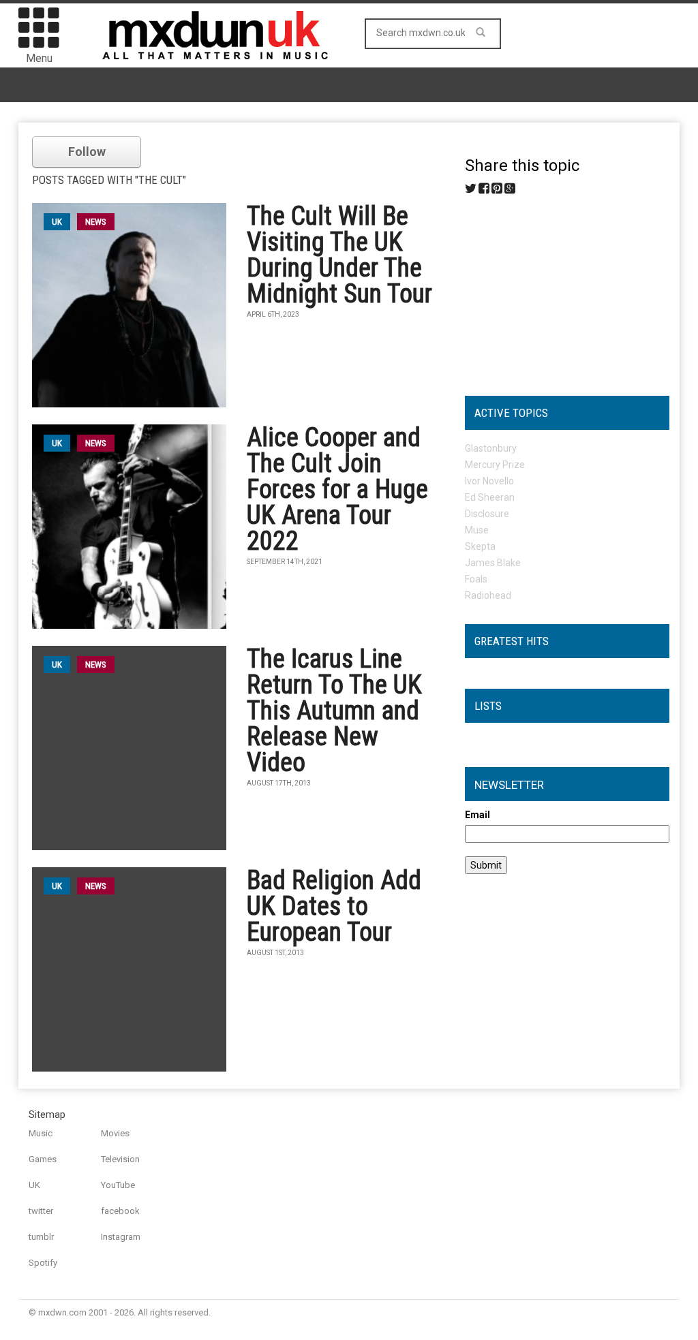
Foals (476, 579)
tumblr (41, 1237)
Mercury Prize (495, 464)
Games (43, 1159)
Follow (87, 151)
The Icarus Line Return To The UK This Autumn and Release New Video (334, 710)
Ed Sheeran (490, 497)
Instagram (120, 1237)
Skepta (480, 546)
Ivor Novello (489, 481)
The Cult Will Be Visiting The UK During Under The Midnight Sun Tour (339, 255)
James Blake (493, 562)
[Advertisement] (567, 290)
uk (57, 222)
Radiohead (488, 595)
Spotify (43, 1263)
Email (477, 814)
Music (40, 1133)
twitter (41, 1211)
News (95, 222)
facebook (120, 1211)
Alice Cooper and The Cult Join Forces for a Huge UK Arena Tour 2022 (337, 489)
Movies (115, 1133)
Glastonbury (491, 448)
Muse (477, 530)
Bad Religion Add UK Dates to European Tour (334, 906)
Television (120, 1159)
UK (34, 1185)
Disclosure (487, 513)
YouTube (118, 1185)
